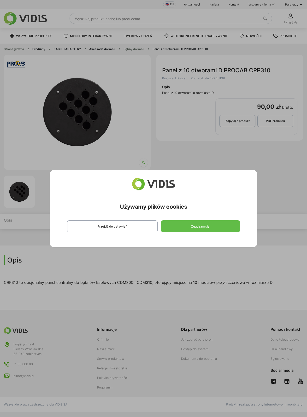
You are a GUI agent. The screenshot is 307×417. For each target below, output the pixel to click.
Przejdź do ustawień (112, 226)
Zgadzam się (200, 226)
